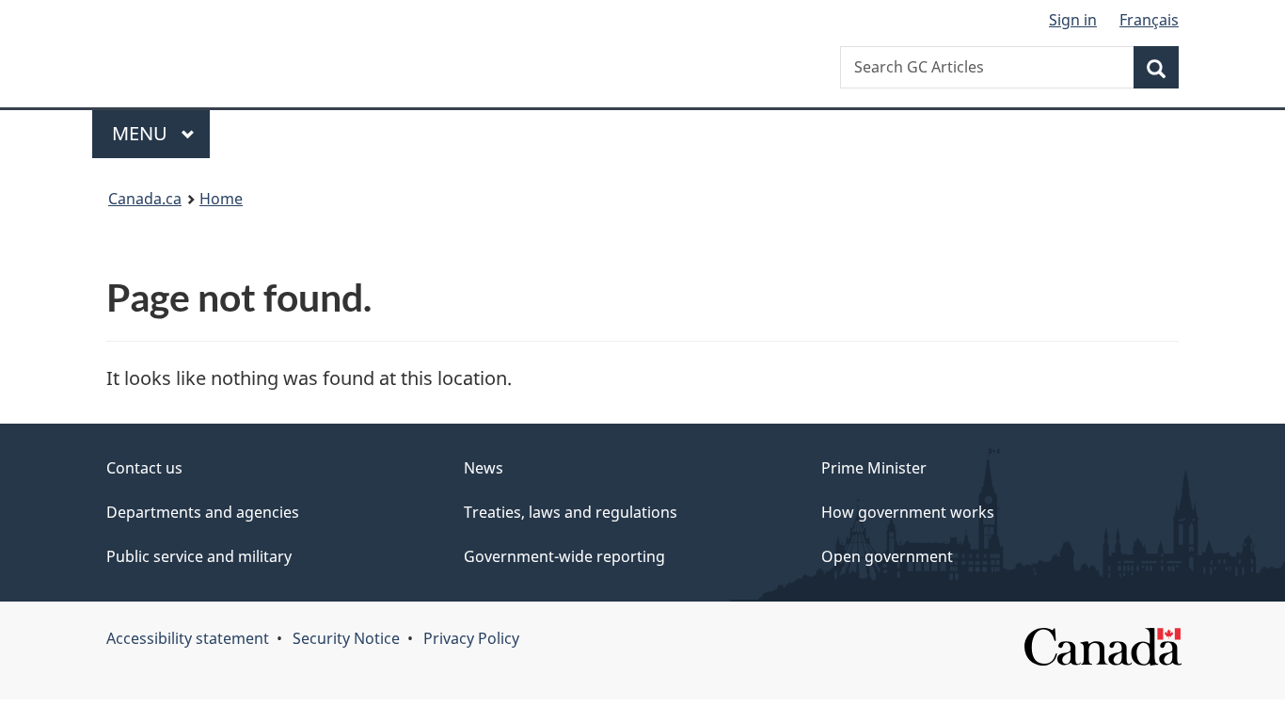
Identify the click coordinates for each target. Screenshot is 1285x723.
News (483, 468)
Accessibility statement (187, 638)
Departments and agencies (202, 512)
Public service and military (199, 556)
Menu (142, 133)
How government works (907, 512)
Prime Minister (874, 468)
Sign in (1073, 19)
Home (221, 198)
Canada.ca (145, 198)
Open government (887, 556)
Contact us (144, 468)
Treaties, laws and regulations (570, 512)
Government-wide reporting (564, 556)
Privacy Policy (471, 638)
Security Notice (346, 638)
